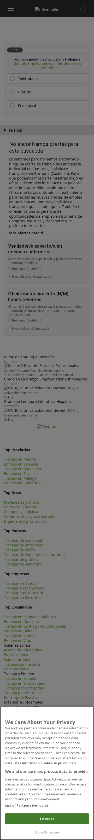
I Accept (47, 818)
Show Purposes (47, 832)
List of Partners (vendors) (26, 805)
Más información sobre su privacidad (45, 763)
